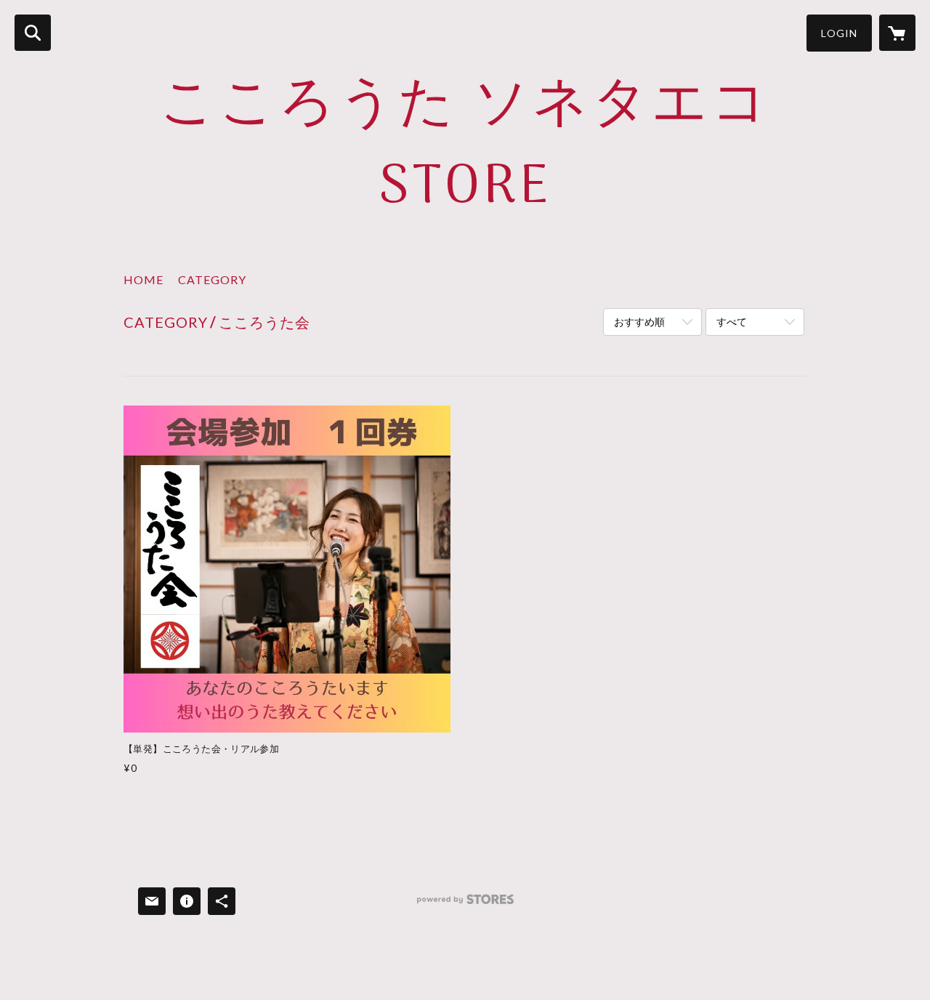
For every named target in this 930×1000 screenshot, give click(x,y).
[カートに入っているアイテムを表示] (897, 33)
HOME (143, 279)
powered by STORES (465, 904)
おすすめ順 (639, 321)
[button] (839, 33)
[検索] (33, 33)
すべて (731, 321)
